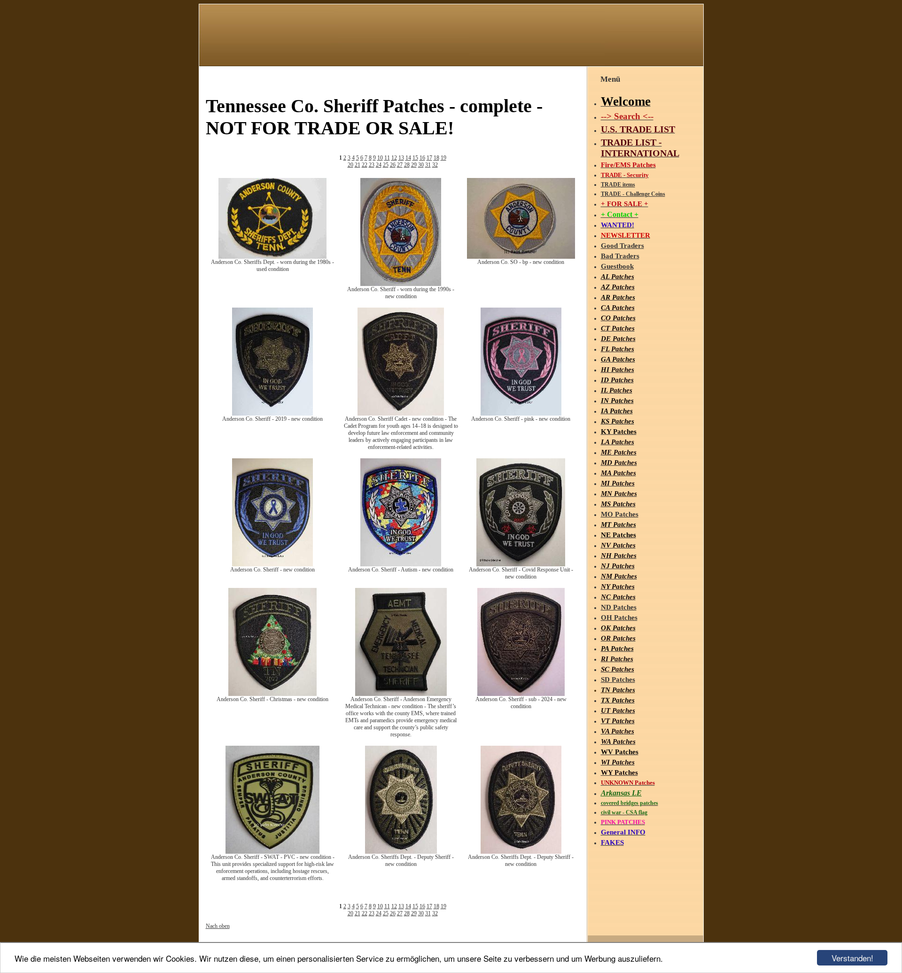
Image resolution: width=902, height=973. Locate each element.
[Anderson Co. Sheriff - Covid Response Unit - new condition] (520, 564)
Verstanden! (852, 958)
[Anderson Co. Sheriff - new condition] (272, 564)
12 (394, 157)
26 (393, 165)
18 (436, 157)
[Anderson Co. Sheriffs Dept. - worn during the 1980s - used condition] (272, 257)
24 (378, 165)
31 (428, 165)
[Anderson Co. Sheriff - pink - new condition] (521, 413)
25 (386, 165)
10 (380, 157)
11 (387, 157)
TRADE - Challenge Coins (633, 194)
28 (407, 165)
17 (429, 157)
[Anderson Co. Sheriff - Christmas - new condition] (272, 694)
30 (421, 165)
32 (435, 165)
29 (414, 165)
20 (350, 165)
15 (415, 157)
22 (364, 165)
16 (422, 157)
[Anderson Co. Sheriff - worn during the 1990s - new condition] (400, 284)
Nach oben (218, 926)
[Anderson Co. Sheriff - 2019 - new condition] (272, 413)
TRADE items (618, 184)
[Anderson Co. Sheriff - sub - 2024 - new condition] (521, 694)
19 (443, 157)
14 (408, 157)
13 (401, 157)
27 (400, 165)
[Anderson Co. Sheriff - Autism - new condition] (400, 564)
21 (357, 165)
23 (371, 165)
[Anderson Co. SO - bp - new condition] (521, 257)
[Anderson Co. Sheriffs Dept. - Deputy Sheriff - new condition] (401, 852)
